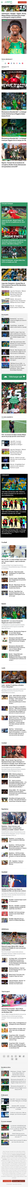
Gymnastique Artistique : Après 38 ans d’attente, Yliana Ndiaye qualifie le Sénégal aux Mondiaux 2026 (13, 1010)
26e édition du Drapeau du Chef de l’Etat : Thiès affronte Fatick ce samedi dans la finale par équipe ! (17, 800)
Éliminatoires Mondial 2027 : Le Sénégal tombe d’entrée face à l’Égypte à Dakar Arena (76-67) (14, 114)
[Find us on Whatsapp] (5, 63)
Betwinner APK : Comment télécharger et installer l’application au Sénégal (18, 1107)
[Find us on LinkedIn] (19, 63)
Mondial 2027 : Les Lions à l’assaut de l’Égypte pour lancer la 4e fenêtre (18, 320)
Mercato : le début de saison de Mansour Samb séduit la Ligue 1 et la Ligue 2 (18, 358)
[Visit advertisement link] (14, 8)
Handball (5, 885)
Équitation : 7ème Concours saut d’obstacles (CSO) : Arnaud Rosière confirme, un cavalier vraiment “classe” (13, 827)
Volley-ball (6, 488)
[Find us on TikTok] (23, 1056)
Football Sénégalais (18, 1156)
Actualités (4, 1159)
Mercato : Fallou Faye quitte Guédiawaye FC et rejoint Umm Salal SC (17, 573)
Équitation (6, 822)
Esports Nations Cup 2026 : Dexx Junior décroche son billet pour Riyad (17, 1030)
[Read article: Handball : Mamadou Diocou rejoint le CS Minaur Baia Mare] (5, 920)
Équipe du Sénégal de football (18, 1154)
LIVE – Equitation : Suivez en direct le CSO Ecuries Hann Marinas (16, 862)
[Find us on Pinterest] (22, 63)
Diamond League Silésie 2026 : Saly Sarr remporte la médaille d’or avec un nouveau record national (14, 948)
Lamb (4, 681)
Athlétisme (6, 942)
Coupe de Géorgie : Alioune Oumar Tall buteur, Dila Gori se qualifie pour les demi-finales (13, 222)
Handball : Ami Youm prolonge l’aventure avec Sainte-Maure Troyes (16, 914)
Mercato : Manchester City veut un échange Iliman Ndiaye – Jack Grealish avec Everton (17, 586)
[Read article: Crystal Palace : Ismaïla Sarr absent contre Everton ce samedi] (5, 327)
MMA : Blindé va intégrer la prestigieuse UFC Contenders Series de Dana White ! (16, 775)
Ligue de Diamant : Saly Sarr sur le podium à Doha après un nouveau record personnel (17, 982)
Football (5, 217)
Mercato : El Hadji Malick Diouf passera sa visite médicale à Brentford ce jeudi (17, 466)
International (6, 159)
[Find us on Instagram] (17, 63)
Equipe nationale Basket (9, 135)
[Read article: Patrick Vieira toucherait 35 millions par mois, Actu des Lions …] (5, 1142)
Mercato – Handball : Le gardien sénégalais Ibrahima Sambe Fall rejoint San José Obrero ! (17, 907)
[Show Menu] (2, 2)
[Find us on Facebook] (11, 63)
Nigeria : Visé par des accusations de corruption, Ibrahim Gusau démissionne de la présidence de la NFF (14, 164)
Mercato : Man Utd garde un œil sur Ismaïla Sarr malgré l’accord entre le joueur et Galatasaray (18, 351)
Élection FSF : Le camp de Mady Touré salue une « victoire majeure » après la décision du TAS (14, 561)
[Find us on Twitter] (14, 63)
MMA (4, 756)
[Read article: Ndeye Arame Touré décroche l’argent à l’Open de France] (5, 976)
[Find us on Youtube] (8, 63)
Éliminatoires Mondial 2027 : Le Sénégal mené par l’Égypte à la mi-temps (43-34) (18, 1088)
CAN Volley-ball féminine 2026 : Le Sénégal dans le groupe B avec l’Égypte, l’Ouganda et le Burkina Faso (14, 531)
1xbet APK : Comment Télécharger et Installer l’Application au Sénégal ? (16, 443)
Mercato (5, 431)
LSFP (9, 1162)
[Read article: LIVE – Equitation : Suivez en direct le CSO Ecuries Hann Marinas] (5, 862)
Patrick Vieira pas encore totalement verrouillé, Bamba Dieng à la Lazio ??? (18, 1135)
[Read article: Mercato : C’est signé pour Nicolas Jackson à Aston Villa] (5, 308)
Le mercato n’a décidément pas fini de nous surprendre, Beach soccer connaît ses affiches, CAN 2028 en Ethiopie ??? (14, 242)
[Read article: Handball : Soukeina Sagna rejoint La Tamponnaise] (5, 901)
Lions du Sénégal (10, 1156)
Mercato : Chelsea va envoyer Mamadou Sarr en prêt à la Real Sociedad (17, 459)
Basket (4, 20)
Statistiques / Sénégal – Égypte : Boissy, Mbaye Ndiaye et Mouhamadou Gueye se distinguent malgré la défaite (14, 15)
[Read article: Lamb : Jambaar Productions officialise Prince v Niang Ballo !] (14, 677)
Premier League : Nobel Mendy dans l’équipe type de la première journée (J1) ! (17, 580)
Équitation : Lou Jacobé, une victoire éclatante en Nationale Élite (17, 840)
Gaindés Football (7, 279)
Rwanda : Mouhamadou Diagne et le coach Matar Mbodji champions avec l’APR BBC (17, 633)
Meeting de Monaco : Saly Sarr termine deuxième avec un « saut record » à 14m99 (17, 969)
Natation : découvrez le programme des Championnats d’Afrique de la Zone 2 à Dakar (17, 300)
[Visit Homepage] (8, 2)
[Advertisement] (14, 184)
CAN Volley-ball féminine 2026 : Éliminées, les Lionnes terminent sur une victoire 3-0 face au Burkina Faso (13, 493)
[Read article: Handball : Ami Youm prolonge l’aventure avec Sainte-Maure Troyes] (5, 914)
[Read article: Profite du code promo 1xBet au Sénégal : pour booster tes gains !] (5, 1114)
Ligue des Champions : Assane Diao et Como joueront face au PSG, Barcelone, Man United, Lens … (14, 285)
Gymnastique (6, 1005)
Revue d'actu (6, 237)
